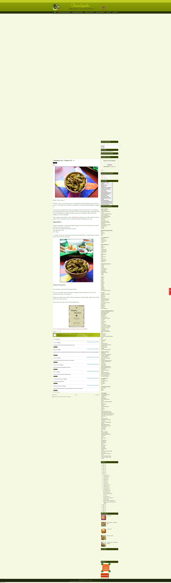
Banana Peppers (103, 398)
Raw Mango (103, 446)
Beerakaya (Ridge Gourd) (105, 399)
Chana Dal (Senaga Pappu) (105, 211)
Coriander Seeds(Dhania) (105, 355)
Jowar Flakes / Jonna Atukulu (106, 326)
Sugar (102, 390)
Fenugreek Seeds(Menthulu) (105, 361)
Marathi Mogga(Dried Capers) (106, 367)
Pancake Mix (103, 303)
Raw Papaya (103, 447)
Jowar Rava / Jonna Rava (105, 327)
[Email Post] (87, 334)
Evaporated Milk (103, 251)
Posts (104, 175)
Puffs (102, 234)
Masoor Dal (103, 219)
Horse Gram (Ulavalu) (104, 215)
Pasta (102, 332)
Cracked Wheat (103, 321)
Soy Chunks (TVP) (104, 380)
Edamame (102, 423)
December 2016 (105, 489)
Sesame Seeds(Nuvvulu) (105, 374)
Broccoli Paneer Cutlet (106, 490)
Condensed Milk (103, 249)
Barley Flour (103, 296)
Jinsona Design (85, 581)
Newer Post (54, 394)
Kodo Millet (103, 329)
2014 (103, 471)
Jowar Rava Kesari (106, 496)
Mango (102, 284)
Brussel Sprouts (103, 404)
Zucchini (102, 458)
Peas (102, 439)
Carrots (102, 407)
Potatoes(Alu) (103, 441)
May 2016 (105, 480)
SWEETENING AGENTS (105, 386)
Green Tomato (103, 429)
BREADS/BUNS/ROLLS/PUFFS (107, 230)
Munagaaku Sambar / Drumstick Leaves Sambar (109, 503)
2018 (103, 506)
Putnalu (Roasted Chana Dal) (105, 224)
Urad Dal (102, 228)
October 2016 (105, 486)
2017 (103, 504)
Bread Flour (103, 297)
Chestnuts (102, 267)
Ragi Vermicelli (103, 339)
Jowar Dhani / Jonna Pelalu (105, 325)
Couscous (102, 320)
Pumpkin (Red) (103, 442)
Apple (102, 278)
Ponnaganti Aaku (104, 440)
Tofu (102, 384)
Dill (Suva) (103, 359)
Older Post (97, 394)
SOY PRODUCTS (104, 378)
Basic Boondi (109, 515)
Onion (102, 436)
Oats (102, 338)
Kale (102, 430)
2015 (103, 472)
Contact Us (115, 12)
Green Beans (103, 428)
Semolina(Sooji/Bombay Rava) (106, 344)
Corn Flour (103, 301)
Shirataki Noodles (104, 345)
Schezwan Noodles (110, 535)
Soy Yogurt (103, 383)
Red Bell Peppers (104, 448)
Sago (102, 342)
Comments (105, 178)
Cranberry (102, 283)
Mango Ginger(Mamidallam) (105, 366)
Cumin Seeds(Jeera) (104, 356)
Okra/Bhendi (103, 435)
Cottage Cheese (103, 250)
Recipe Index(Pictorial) (77, 12)
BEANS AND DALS (104, 209)
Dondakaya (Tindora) (78, 334)
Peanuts (102, 273)
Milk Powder (103, 256)
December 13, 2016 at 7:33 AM (92, 342)
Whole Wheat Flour (104, 308)
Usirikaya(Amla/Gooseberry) (105, 290)
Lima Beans (103, 218)
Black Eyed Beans (104, 210)
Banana (102, 280)
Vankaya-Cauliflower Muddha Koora (109, 500)
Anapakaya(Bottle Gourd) (105, 394)
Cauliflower (103, 408)
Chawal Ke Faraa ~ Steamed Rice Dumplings (112, 543)
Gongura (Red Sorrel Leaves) (106, 425)
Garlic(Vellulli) (103, 364)
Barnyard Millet (103, 314)
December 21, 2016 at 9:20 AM (92, 378)
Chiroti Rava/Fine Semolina (105, 318)
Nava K (56, 342)
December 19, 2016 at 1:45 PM (92, 371)
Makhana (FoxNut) (104, 272)
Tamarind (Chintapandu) (105, 376)
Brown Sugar (103, 387)
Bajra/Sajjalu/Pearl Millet (105, 312)
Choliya (102, 212)
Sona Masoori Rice (104, 347)
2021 (103, 510)
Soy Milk (102, 382)
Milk (102, 255)
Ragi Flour (103, 304)
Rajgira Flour (103, 306)
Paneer (102, 257)
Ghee (102, 253)
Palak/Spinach (103, 437)
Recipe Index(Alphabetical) (64, 12)
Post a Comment (56, 392)
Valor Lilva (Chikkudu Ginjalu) (106, 457)
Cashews (102, 266)
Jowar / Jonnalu (103, 324)
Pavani (55, 372)
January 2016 (105, 475)
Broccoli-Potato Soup (106, 492)
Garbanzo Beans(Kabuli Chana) (106, 213)
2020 (103, 508)
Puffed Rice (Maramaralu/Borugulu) (107, 336)
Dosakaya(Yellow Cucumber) (106, 419)
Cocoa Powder (103, 241)
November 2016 (106, 487)
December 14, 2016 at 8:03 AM (92, 349)
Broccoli (102, 402)
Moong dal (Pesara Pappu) (105, 222)
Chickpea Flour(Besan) (105, 300)
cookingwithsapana (59, 379)
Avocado (102, 279)
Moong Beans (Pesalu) (104, 221)
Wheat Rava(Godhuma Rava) (105, 349)
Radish (102, 443)
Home (55, 12)
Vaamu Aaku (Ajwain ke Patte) (106, 455)
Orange (102, 285)
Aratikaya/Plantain (104, 395)
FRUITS (102, 277)
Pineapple (102, 286)
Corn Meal (103, 319)
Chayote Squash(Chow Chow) (106, 411)
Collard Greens (103, 416)
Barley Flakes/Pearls (104, 313)
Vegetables (84, 334)
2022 (103, 511)
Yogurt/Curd (103, 261)
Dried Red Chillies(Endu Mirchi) (106, 360)
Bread (102, 231)
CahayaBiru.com (99, 581)
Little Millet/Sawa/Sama (105, 330)
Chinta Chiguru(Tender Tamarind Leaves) (107, 413)
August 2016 (105, 483)
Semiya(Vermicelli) (104, 343)
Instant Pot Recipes (89, 12)
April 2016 (105, 479)
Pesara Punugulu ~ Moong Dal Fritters (112, 523)
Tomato (102, 454)
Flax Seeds (103, 362)
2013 (103, 469)
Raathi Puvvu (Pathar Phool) (105, 373)
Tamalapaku (86, 4)
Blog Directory (2, 582)
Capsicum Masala (106, 499)
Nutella (102, 242)
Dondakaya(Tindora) (104, 418)
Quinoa (102, 337)
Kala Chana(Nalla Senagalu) (105, 216)
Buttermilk (103, 247)
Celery (102, 410)
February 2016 (105, 476)
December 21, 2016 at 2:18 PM (92, 385)
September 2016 (106, 485)
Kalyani (56, 349)
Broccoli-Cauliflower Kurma (107, 493)
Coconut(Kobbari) (104, 268)
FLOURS (102, 292)
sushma (56, 358)
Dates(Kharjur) (103, 271)
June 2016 (105, 482)
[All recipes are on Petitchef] (105, 577)
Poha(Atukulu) (103, 333)
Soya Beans (103, 379)
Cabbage (102, 405)
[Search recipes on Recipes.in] (105, 578)
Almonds (102, 265)
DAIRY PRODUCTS (105, 244)
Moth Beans (103, 223)
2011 (103, 466)
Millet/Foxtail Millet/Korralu (105, 331)
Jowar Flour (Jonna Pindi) (105, 302)
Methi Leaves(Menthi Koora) (105, 434)
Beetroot (102, 400)
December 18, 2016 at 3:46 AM (92, 364)
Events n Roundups (100, 12)
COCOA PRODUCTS (105, 237)
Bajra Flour (103, 295)
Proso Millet (103, 335)
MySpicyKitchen (58, 386)
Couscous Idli (109, 529)
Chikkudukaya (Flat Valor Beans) (106, 412)
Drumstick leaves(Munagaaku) (106, 422)
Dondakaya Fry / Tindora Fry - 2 (64, 160)
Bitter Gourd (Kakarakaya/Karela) (106, 401)
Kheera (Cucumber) (104, 431)
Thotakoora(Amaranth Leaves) (106, 453)
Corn (102, 417)
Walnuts (102, 274)
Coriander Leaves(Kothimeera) (106, 354)
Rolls (102, 235)
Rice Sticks (103, 341)
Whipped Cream (103, 260)
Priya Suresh (57, 365)
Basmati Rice (103, 315)
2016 (103, 473)
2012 (103, 468)
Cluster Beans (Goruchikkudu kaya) (107, 414)
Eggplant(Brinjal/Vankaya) (105, 424)
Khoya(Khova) (103, 254)
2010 (103, 465)
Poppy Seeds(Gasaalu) (104, 372)
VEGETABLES (104, 393)
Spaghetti (102, 348)
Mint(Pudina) (103, 368)
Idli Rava (102, 323)
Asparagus (103, 396)
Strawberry (103, 289)
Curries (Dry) (71, 334)
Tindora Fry (76, 217)
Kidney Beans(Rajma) (104, 217)
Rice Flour (103, 307)
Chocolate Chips (103, 240)
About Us (109, 12)
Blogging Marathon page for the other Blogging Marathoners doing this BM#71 (73, 329)
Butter (102, 245)
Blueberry (102, 282)
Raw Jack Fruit (103, 445)
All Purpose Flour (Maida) (105, 294)
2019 (103, 507)
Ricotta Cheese (103, 259)
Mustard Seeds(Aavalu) (105, 370)
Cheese (102, 248)
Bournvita (102, 238)
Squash (102, 449)
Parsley (102, 371)
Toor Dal (102, 227)
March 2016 (105, 478)
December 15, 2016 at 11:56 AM (92, 357)
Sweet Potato (103, 452)
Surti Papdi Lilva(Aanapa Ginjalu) (106, 451)
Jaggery (102, 389)
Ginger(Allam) (103, 365)
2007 (103, 464)
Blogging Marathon (65, 334)
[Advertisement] (76, 149)
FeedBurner (113, 166)
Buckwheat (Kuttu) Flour (105, 298)
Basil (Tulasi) (103, 353)
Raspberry (102, 288)
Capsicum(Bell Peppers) (105, 406)
